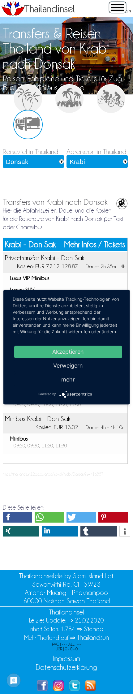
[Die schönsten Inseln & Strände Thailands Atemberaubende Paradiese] (28, 99)
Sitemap (93, 629)
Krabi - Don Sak (30, 244)
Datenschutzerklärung (66, 667)
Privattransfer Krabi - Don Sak (44, 257)
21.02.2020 (89, 620)
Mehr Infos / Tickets (94, 244)
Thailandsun (93, 637)
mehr (68, 379)
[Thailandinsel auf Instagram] (58, 688)
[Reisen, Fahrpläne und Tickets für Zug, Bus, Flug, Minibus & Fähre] (28, 124)
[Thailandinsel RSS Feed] (90, 688)
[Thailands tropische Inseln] (38, 14)
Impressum (66, 658)
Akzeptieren (68, 351)
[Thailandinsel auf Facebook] (42, 688)
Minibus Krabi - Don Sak (37, 418)
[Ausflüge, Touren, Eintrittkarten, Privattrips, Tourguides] (111, 99)
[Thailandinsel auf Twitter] (74, 688)
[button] (17, 517)
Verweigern (68, 365)
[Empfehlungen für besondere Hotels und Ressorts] (69, 99)
